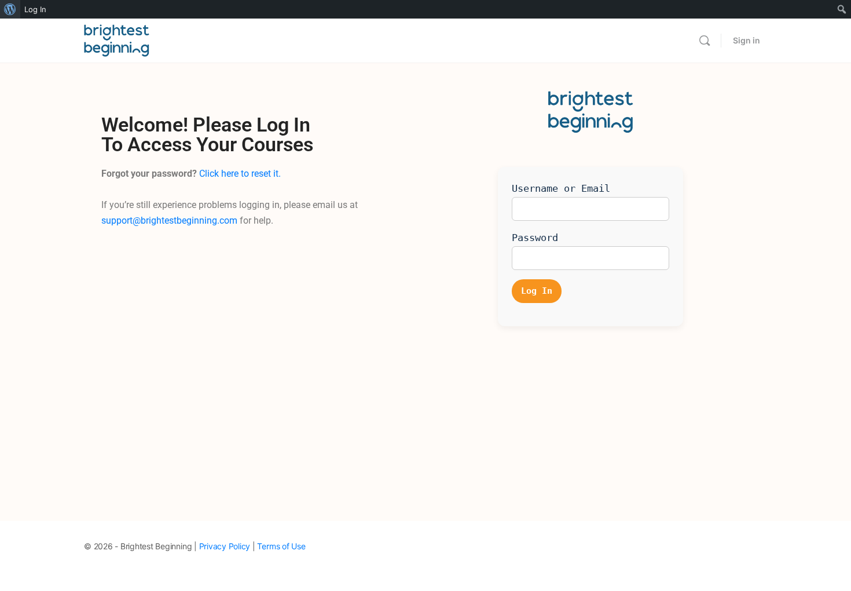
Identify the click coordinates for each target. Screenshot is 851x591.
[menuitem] (10, 9)
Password (535, 237)
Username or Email (561, 188)
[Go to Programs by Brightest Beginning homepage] (116, 39)
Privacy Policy (225, 546)
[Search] (704, 41)
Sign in (746, 40)
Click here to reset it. (240, 173)
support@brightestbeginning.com (169, 220)
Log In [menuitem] (35, 9)
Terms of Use (281, 546)
